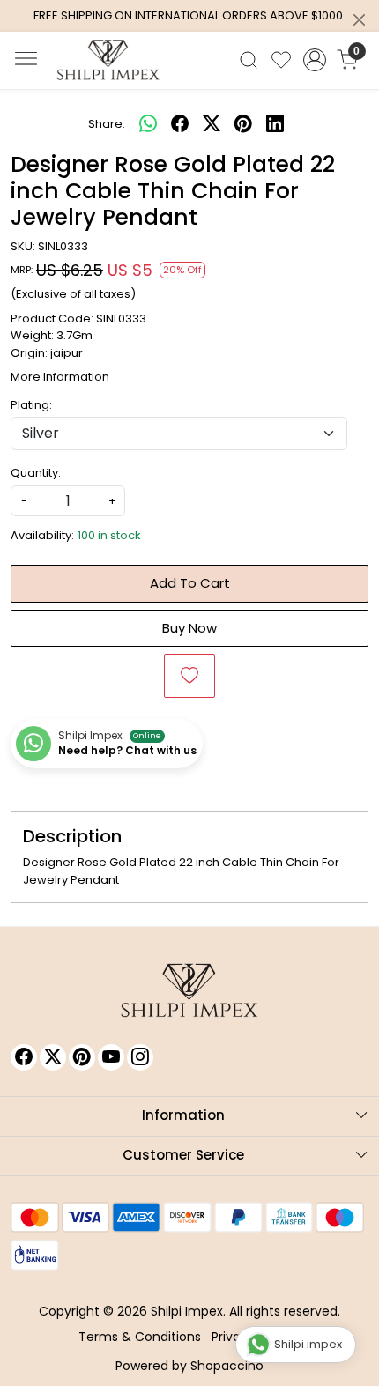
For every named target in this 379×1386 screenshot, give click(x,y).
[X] (53, 1057)
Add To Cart (190, 583)
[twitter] (211, 124)
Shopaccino (227, 1366)
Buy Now (189, 628)
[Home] (108, 59)
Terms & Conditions (139, 1336)
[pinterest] (243, 124)
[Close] (359, 20)
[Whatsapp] (148, 124)
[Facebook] (24, 1057)
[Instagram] (140, 1057)
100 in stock (109, 535)
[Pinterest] (82, 1057)
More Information (60, 376)
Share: (106, 123)
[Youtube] (111, 1057)
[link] (249, 59)
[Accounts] (314, 59)
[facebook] (180, 124)
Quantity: (36, 472)
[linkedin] (275, 124)
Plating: (31, 405)
